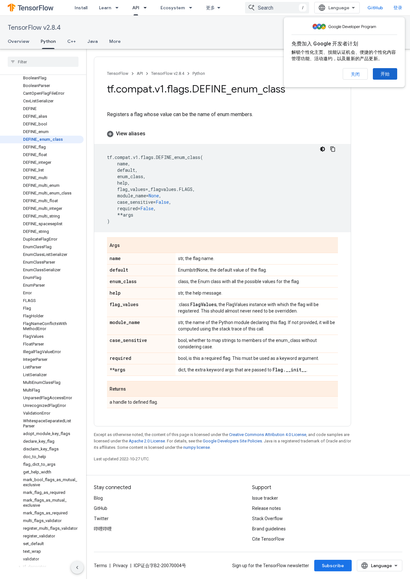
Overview (18, 41)
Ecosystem (172, 8)
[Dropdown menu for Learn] (119, 7)
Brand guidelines (269, 528)
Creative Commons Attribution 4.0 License (267, 434)
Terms (100, 565)
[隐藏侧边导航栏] (77, 567)
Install (81, 8)
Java (92, 41)
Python (48, 41)
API (135, 8)
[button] (42, 567)
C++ (71, 41)
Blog (98, 498)
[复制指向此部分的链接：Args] (126, 246)
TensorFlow (117, 73)
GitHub (375, 8)
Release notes (266, 508)
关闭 (355, 74)
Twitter (101, 518)
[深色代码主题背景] (322, 149)
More (115, 41)
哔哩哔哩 (103, 528)
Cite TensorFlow (268, 539)
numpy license (196, 447)
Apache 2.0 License (147, 441)
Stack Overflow (267, 518)
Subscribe (333, 565)
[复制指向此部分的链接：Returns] (132, 389)
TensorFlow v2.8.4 (34, 28)
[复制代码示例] (333, 149)
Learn (105, 8)
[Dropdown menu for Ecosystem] (192, 7)
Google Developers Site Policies (232, 441)
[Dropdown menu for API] (147, 7)
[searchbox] (43, 62)
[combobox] (277, 7)
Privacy (120, 565)
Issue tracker (265, 498)
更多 (210, 8)
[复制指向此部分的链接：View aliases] (151, 134)
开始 (385, 74)
